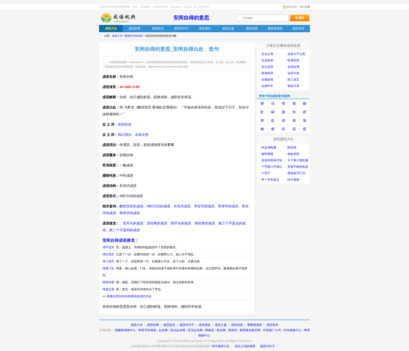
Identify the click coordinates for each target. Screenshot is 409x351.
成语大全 (117, 35)
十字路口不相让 (271, 166)
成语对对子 (186, 324)
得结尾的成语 (204, 223)
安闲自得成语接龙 (118, 240)
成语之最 (221, 324)
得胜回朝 (108, 282)
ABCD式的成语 (158, 206)
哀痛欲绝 (267, 79)
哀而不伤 (293, 73)
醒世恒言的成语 (134, 35)
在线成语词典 (122, 18)
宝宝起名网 (195, 330)
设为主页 (292, 6)
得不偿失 (108, 247)
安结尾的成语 (157, 223)
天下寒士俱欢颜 (297, 160)
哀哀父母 (267, 54)
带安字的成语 (204, 206)
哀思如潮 (293, 66)
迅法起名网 (177, 330)
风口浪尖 (124, 134)
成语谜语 (204, 324)
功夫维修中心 (292, 330)
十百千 (265, 173)
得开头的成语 (181, 223)
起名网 (163, 330)
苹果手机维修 (147, 330)
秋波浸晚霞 (268, 147)
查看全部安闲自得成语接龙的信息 (129, 296)
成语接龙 (169, 324)
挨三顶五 (293, 79)
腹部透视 (267, 154)
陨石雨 (291, 147)
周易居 (232, 330)
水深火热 (141, 134)
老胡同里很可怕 (271, 160)
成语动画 (237, 324)
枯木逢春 (293, 179)
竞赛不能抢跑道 (297, 166)
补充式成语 (182, 206)
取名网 (221, 330)
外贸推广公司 (272, 330)
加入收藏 (305, 6)
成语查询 (272, 324)
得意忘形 (108, 289)
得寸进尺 (108, 261)
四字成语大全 (221, 346)
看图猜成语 (254, 324)
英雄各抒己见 (296, 173)
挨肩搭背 (267, 73)
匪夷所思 (293, 60)
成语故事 (153, 324)
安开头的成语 (133, 223)
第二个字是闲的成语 (124, 230)
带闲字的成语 (130, 213)
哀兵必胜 (267, 66)
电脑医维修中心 (125, 330)
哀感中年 (267, 86)
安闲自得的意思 (191, 17)
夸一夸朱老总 (270, 179)
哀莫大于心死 (296, 54)
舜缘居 (209, 330)
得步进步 (108, 254)
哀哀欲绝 (267, 60)
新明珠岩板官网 (250, 330)
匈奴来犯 (293, 154)
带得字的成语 (228, 206)
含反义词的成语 (244, 346)
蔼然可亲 (293, 86)
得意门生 (108, 268)
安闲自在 (124, 124)
